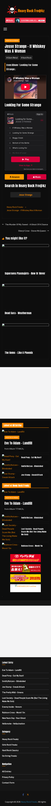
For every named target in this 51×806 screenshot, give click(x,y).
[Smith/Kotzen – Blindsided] (10, 466)
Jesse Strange (25, 194)
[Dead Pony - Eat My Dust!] (10, 457)
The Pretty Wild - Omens (12, 692)
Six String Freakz (9, 755)
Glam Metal (13, 57)
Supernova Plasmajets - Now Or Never (25, 273)
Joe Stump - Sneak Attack (32, 475)
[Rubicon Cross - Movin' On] (10, 546)
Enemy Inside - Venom (12, 706)
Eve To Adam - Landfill (18, 443)
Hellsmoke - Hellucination (13, 723)
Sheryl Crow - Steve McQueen (32, 230)
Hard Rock (26, 57)
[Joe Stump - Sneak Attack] (10, 475)
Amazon (15, 176)
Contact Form (8, 782)
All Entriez (6, 771)
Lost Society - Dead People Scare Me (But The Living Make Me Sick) (33, 532)
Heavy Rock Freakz (12, 40)
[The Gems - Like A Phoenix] (25, 325)
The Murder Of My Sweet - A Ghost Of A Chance (26, 224)
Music (38, 176)
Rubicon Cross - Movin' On (32, 545)
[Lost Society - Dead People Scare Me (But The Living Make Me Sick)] (10, 532)
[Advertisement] (25, 393)
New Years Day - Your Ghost (14, 718)
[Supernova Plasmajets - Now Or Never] (25, 246)
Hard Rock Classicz (10, 750)
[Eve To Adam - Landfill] (25, 431)
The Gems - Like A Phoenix (19, 353)
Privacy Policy (8, 777)
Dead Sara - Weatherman (18, 313)
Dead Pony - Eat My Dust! (31, 457)
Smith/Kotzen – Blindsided (32, 466)
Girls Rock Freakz (9, 744)
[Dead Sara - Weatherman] (25, 285)
